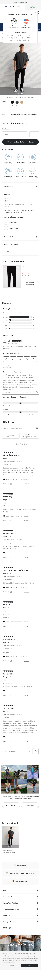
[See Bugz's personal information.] (9, 500)
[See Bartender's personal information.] (13, 573)
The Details (8, 186)
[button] (14, 23)
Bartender (7, 573)
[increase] (37, 134)
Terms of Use (26, 40)
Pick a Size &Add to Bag (30, 283)
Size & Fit (7, 194)
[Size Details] (6, 222)
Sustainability (9, 237)
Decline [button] (11, 965)
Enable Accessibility (20, 2)
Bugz (5, 499)
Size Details (6, 129)
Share (9, 252)
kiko (5, 608)
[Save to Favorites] (37, 45)
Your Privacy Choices (9, 962)
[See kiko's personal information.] (8, 608)
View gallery (30, 805)
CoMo (5, 711)
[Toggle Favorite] (18, 267)
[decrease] (31, 134)
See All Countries (20, 32)
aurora (5, 536)
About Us (6, 915)
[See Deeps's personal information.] (10, 677)
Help (4, 890)
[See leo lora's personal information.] (11, 642)
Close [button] (29, 965)
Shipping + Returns (11, 244)
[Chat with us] (6, 228)
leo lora (6, 642)
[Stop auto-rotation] (39, 29)
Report (26, 484)
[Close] (35, 12)
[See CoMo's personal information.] (10, 711)
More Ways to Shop (10, 903)
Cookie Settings (29, 960)
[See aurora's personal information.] (10, 536)
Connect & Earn (9, 897)
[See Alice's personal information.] (9, 458)
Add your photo (11, 805)
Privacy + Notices (9, 922)
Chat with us (13, 228)
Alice (5, 458)
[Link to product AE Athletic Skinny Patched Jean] (12, 276)
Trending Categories (11, 909)
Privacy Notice (16, 40)
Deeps (5, 677)
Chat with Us (22, 865)
